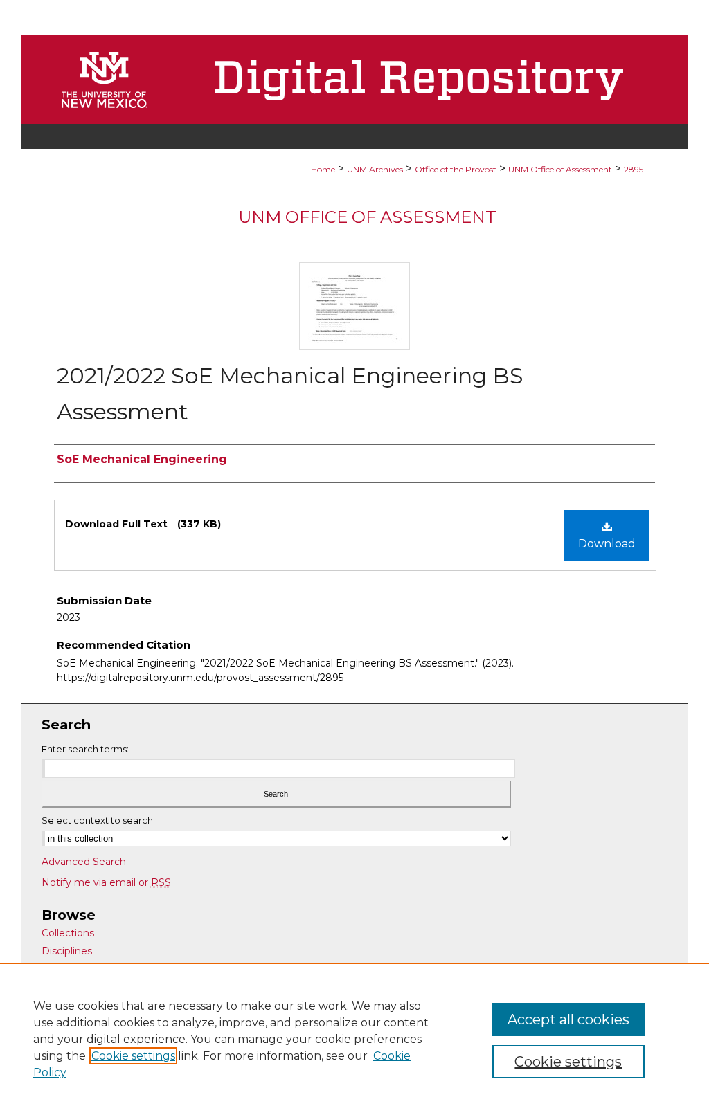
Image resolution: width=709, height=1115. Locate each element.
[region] (354, 1039)
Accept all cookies (568, 1019)
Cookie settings (133, 1055)
